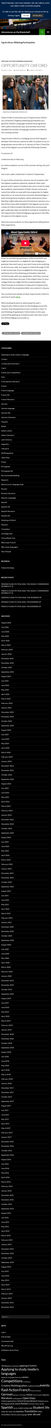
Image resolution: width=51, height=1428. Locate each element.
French (4, 386)
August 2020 (6, 945)
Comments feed (7, 1341)
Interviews (22, 1395)
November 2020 (7, 931)
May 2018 (5, 1065)
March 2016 (6, 1182)
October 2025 (6, 667)
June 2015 (5, 1222)
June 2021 (5, 900)
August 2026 (6, 623)
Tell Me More (37, 16)
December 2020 (7, 927)
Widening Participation (31, 333)
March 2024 (6, 752)
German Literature (8, 417)
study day (4, 1412)
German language (8, 408)
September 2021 (7, 887)
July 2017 (5, 1110)
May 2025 (5, 690)
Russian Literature (8, 493)
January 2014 (6, 1298)
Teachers (4, 525)
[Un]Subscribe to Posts (10, 1350)
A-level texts (15, 1366)
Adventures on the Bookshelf (15, 32)
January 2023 (6, 815)
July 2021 (5, 895)
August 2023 (6, 784)
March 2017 (6, 1128)
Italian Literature (7, 435)
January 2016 (6, 1191)
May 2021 (5, 904)
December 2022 (7, 819)
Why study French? (8, 542)
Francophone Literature (10, 381)
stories (15, 1408)
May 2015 (5, 1226)
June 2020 (5, 954)
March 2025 (6, 699)
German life (5, 413)
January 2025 (6, 708)
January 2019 (6, 1030)
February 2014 (7, 1294)
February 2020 (7, 972)
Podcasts (41, 1401)
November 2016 (7, 1146)
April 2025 (5, 694)
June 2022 (5, 846)
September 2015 (7, 1209)
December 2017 (7, 1088)
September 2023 (7, 779)
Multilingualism (7, 453)
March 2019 (6, 1021)
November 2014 (7, 1253)
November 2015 (7, 1200)
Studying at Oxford (8, 520)
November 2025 (7, 663)
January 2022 (6, 869)
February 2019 (7, 1025)
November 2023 (7, 770)
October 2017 (6, 1097)
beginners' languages (8, 1377)
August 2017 (6, 1106)
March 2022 (6, 860)
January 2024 (6, 761)
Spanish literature (8, 511)
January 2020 (6, 976)
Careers (4, 359)
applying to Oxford (28, 1365)
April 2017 (5, 1124)
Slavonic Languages (8, 498)
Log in (3, 1332)
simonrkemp (20, 70)
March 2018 (6, 1074)
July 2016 (5, 1164)
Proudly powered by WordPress (11, 1425)
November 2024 (7, 717)
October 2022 (6, 828)
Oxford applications (9, 1401)
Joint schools (37, 1395)
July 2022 (5, 842)
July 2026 (5, 627)
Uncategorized (6, 534)
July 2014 (5, 1271)
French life (5, 395)
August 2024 (6, 730)
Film (3, 377)
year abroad (34, 1414)
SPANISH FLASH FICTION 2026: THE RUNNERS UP (21, 602)
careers (25, 1377)
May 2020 (5, 958)
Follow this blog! (7, 568)
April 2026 (5, 641)
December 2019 (7, 980)
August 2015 (6, 1213)
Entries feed (5, 1337)
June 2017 (5, 1115)
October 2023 (6, 775)
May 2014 (5, 1280)
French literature (7, 399)
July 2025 (5, 681)
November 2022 (7, 824)
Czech (3, 368)
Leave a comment (36, 70)
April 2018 (5, 1070)
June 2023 (5, 793)
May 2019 (5, 1012)
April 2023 (5, 802)
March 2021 (6, 913)
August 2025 (6, 676)
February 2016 (7, 1186)
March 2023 (6, 806)
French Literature (35, 1390)
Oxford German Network (27, 1401)
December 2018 (7, 1034)
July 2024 (5, 734)
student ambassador (25, 1408)
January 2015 (6, 1244)
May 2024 (5, 743)
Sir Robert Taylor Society (36, 1404)
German (4, 404)
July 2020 (5, 949)
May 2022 (5, 851)
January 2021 (6, 922)
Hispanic (4, 422)
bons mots (18, 1377)
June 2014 (5, 1276)
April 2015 (5, 1231)
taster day (12, 1412)
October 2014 (6, 1258)
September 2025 (7, 672)
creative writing (33, 1386)
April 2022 (5, 855)
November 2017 (7, 1092)
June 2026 (5, 632)
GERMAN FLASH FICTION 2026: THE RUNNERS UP (21, 597)
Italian (3, 426)
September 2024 (7, 725)
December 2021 (7, 873)
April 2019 (5, 1016)
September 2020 (7, 940)
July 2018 (5, 1056)
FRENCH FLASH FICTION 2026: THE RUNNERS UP (21, 606)
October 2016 (6, 1150)
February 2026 (7, 649)
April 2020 (5, 963)
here (18, 297)
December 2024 (7, 712)
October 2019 (6, 989)
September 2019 (7, 994)
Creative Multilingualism (14, 1385)
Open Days (5, 457)
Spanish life (5, 507)
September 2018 (7, 1048)
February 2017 (7, 1133)
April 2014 (5, 1285)
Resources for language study (12, 484)
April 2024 (5, 748)
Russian (4, 489)
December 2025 (7, 658)
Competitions (12, 1381)
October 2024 (6, 721)
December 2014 (7, 1249)
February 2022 (7, 864)
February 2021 (7, 918)
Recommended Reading (10, 475)
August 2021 (6, 891)
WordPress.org (7, 1346)
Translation (5, 529)
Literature (5, 449)
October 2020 (6, 936)
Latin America (6, 440)
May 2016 (5, 1173)
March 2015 (6, 1235)
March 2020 (6, 967)
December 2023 (7, 766)
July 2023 (5, 788)
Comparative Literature (10, 364)
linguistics (5, 444)
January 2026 (6, 654)
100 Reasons (6, 1366)
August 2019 (6, 998)
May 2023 (5, 797)
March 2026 (6, 645)
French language (7, 390)
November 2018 (7, 1039)
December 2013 (7, 1303)
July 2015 (5, 1218)
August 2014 (6, 1267)
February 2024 (7, 757)
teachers (20, 1411)
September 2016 (7, 1155)
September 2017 (7, 1101)
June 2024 (5, 739)
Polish (3, 462)
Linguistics (45, 1395)
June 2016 (5, 1168)
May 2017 (5, 1119)
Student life (5, 516)
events (45, 1385)
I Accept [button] (26, 16)
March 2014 (6, 1289)
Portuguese (5, 466)
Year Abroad (6, 551)
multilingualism (17, 1398)
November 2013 (7, 1307)
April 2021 (5, 909)
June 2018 (5, 1061)
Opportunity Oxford (24, 65)
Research (4, 480)
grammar (16, 1395)
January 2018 (6, 1083)
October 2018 (6, 1043)
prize (12, 1404)
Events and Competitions (10, 373)
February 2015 (7, 1240)
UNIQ (40, 1411)
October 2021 (6, 882)
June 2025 (5, 685)
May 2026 (5, 636)
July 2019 (5, 1003)
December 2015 (7, 1195)
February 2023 (7, 810)
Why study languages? (9, 547)
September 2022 (7, 833)
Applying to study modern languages (17, 61)
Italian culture (6, 431)
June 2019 (5, 1007)
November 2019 (7, 985)
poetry (46, 1401)
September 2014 (7, 1262)
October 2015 (6, 1204)
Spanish (4, 502)
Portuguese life (7, 471)
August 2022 (6, 837)
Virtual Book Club (8, 538)
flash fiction (10, 1390)
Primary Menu (48, 32)
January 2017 (6, 1137)
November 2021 (7, 878)
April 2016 (5, 1177)
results (18, 1403)
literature (6, 1398)
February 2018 (7, 1079)
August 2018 (6, 1052)
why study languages (20, 1414)
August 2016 (6, 1159)
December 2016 (7, 1141)
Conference (27, 1382)
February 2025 (7, 703)
